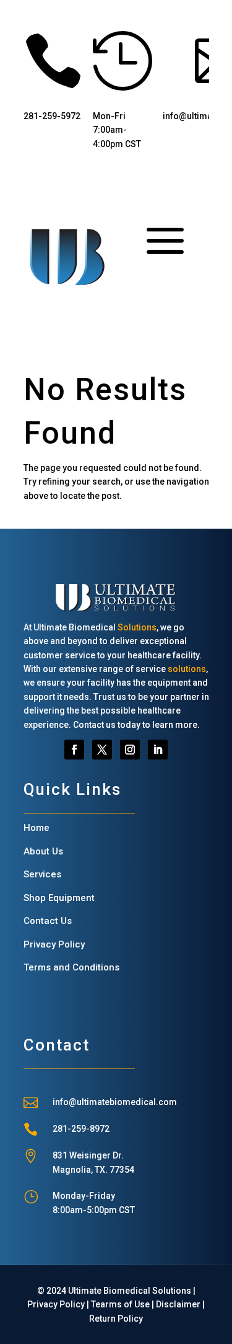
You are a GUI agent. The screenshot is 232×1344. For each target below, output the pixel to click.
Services (42, 874)
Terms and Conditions (71, 967)
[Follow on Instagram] (130, 749)
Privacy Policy (54, 944)
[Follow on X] (102, 749)
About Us (43, 851)
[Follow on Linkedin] (158, 749)
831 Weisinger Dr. (88, 1155)
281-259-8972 (81, 1129)
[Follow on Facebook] (74, 749)
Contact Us (48, 920)
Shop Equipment (59, 897)
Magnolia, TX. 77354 (93, 1170)
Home (36, 827)
